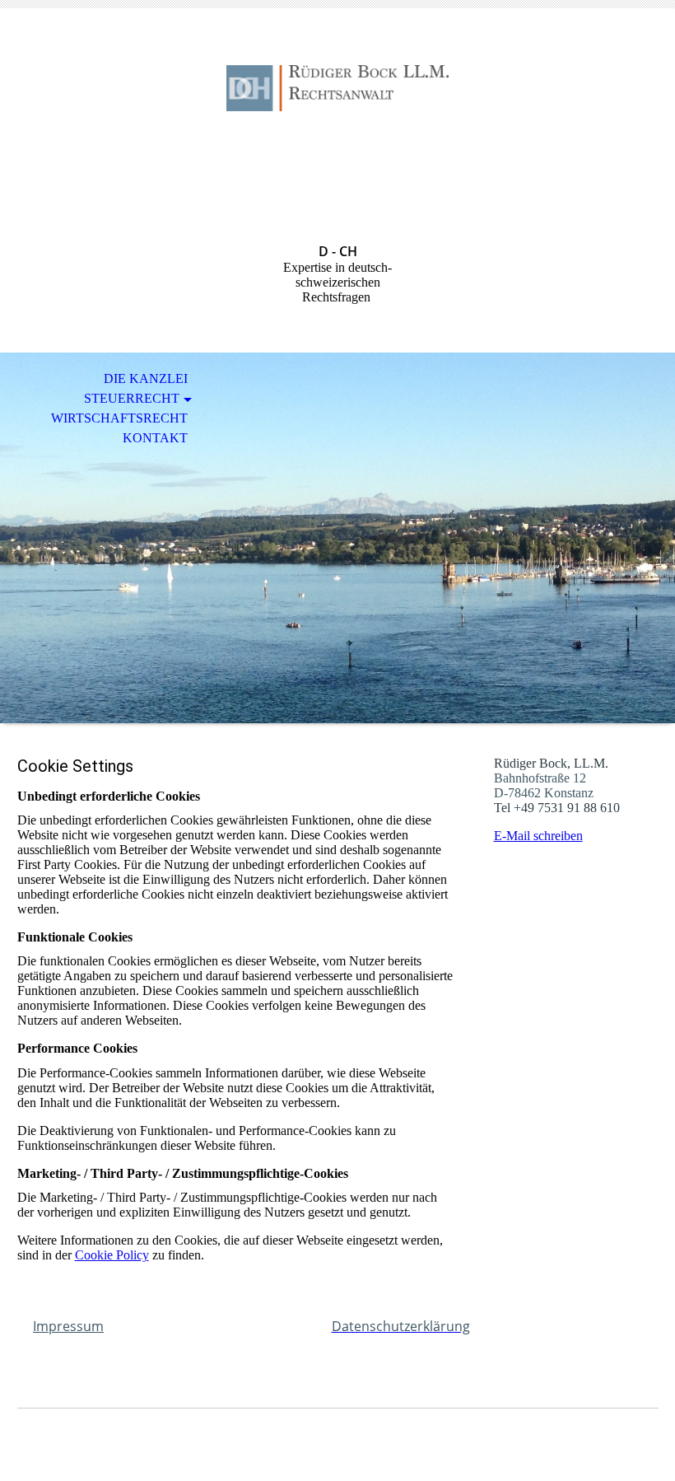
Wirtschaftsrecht (119, 418)
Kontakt (155, 438)
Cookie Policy (112, 1255)
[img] (337, 88)
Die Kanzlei (146, 378)
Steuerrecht (131, 398)
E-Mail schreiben (538, 836)
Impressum (68, 1326)
